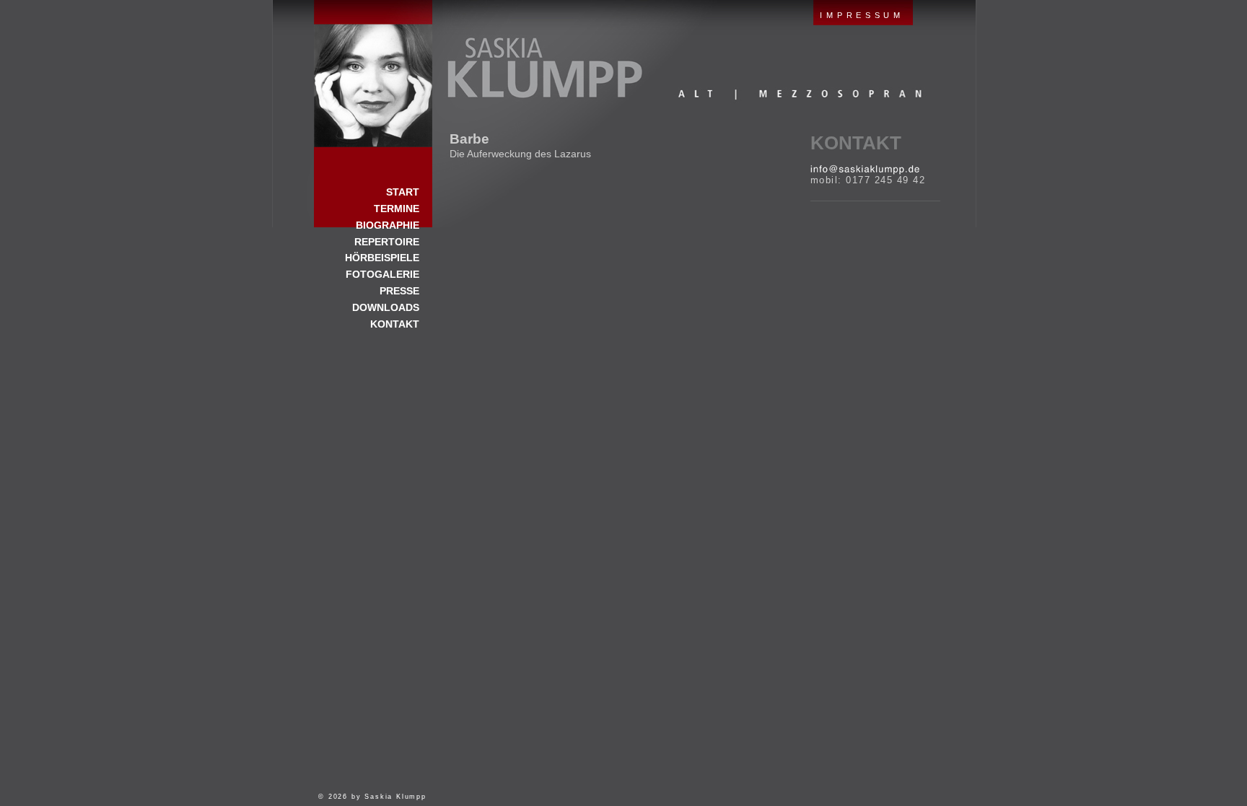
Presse (399, 291)
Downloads (385, 307)
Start (373, 73)
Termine (396, 208)
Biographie (387, 225)
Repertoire (386, 242)
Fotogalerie (382, 274)
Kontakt (855, 143)
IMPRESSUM (861, 15)
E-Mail (864, 170)
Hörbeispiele (382, 257)
